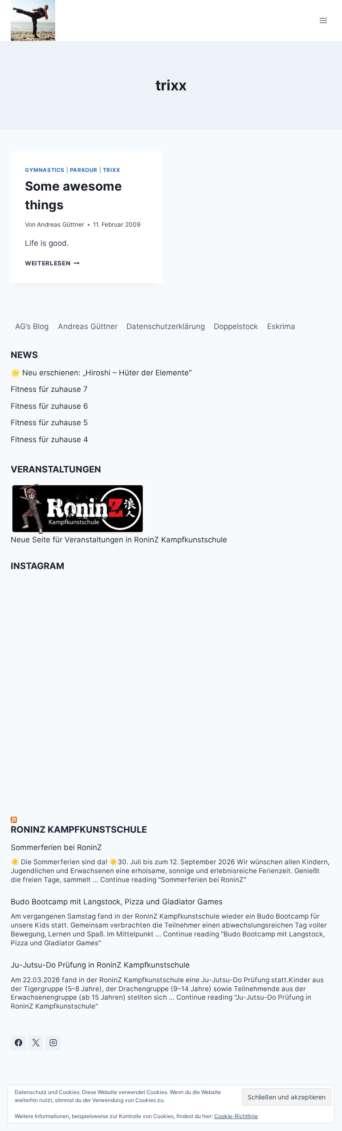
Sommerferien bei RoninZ (56, 847)
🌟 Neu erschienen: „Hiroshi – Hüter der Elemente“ (101, 372)
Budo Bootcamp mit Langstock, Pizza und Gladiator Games (117, 901)
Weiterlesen (52, 263)
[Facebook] (18, 1042)
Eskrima (281, 326)
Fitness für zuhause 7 (49, 389)
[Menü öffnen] (323, 20)
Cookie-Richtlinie (236, 1116)
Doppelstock (236, 326)
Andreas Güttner (60, 224)
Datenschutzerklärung (165, 326)
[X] (35, 1042)
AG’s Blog (32, 326)
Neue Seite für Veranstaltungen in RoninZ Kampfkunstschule (119, 539)
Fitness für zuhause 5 (49, 422)
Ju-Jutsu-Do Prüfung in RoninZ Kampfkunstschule (100, 964)
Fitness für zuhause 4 (49, 439)
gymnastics (45, 170)
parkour (84, 170)
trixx (112, 170)
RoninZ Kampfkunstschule (79, 829)
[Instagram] (53, 1042)
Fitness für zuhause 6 (49, 406)
